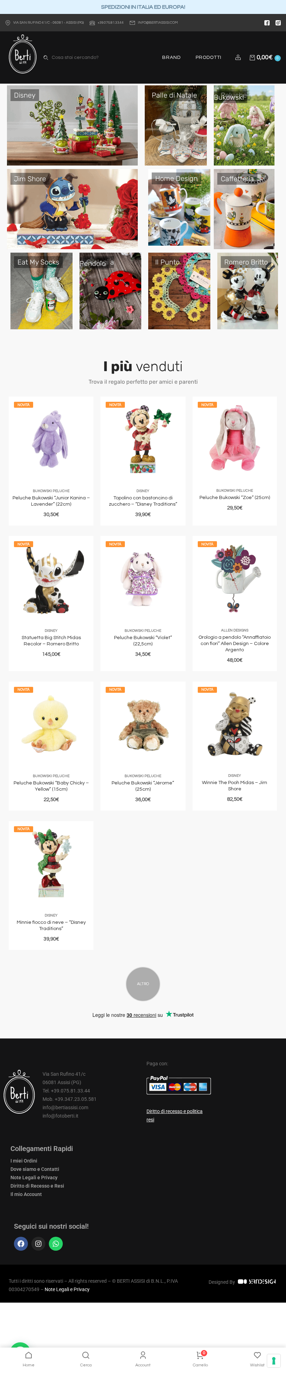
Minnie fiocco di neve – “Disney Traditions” (51, 925)
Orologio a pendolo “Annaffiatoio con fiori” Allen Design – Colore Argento (234, 643)
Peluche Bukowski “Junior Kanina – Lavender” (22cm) (51, 501)
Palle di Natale (174, 95)
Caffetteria (237, 179)
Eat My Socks (38, 262)
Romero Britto (246, 262)
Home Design (176, 178)
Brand (171, 57)
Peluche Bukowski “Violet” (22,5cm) (143, 640)
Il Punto (167, 262)
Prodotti (208, 57)
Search (46, 57)
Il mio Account (26, 1194)
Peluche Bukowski (230, 96)
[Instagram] (38, 1244)
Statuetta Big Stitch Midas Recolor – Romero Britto (51, 640)
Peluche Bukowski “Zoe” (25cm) (235, 497)
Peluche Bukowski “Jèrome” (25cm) (143, 786)
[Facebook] (21, 1244)
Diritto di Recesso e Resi (37, 1186)
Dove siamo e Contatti (34, 1169)
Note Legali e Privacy (34, 1177)
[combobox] (85, 57)
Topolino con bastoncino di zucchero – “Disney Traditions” (143, 501)
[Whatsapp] (56, 1244)
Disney (25, 95)
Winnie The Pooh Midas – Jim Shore (234, 785)
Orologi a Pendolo (97, 263)
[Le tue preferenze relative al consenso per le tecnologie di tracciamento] (273, 1360)
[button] (239, 57)
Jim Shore (30, 179)
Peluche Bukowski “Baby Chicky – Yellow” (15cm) (51, 786)
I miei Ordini (23, 1161)
